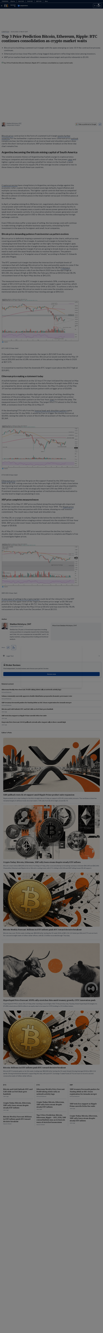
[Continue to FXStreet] (99, 4)
